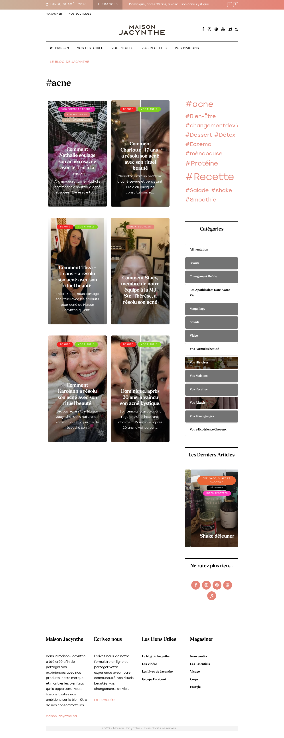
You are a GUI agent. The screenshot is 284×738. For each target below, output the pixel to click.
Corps (194, 679)
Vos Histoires (90, 48)
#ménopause (204, 154)
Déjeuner (211, 488)
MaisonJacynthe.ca (61, 716)
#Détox (224, 135)
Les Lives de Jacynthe (157, 671)
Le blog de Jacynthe (156, 656)
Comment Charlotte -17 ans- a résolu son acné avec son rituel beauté (140, 156)
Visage (195, 671)
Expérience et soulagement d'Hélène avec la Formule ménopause (178, 4)
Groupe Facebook (154, 679)
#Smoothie (200, 200)
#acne (199, 105)
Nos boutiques (80, 14)
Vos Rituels (122, 48)
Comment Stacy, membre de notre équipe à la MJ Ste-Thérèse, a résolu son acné (140, 290)
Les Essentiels (200, 664)
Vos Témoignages (77, 120)
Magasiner (54, 14)
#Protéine (201, 164)
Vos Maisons (187, 48)
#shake (221, 190)
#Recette (209, 177)
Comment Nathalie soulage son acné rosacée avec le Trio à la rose (77, 162)
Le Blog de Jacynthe (69, 62)
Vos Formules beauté (76, 109)
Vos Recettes (154, 48)
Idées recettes (211, 493)
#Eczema (198, 144)
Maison (62, 48)
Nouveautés (198, 656)
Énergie (195, 687)
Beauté (128, 109)
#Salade (197, 190)
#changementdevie (212, 126)
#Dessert (198, 135)
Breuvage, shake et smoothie (211, 480)
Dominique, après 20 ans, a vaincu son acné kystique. (140, 397)
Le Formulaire (104, 700)
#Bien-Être (200, 116)
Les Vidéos (149, 664)
